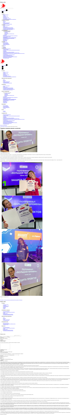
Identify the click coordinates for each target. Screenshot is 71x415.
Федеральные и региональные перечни (8, 28)
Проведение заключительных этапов (8, 29)
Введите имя (2, 358)
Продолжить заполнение (3, 414)
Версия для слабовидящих (3, 125)
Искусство (4, 21)
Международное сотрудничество (7, 57)
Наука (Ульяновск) (5, 42)
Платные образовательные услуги (7, 55)
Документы (6, 32)
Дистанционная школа (6, 23)
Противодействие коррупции (7, 48)
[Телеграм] (2, 69)
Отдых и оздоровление (4, 30)
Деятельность (5, 96)
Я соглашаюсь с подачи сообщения (7, 359)
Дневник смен (5, 102)
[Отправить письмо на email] (2, 12)
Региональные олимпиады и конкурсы (8, 27)
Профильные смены (5, 324)
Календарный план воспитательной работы (8, 38)
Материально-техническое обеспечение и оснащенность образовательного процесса (14, 53)
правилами (6, 359)
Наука (4, 20)
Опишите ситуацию (2, 341)
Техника (4, 46)
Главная (1, 126)
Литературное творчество (6, 22)
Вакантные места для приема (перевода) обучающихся (10, 56)
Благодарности (5, 75)
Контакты (6, 34)
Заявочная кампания (5, 100)
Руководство (6, 94)
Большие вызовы (5, 313)
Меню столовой (5, 40)
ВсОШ (4, 26)
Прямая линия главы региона (4, 356)
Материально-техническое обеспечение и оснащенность (10, 35)
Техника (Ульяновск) (6, 43)
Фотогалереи (5, 39)
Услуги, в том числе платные (7, 36)
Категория (1, 355)
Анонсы (4, 308)
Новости (4, 126)
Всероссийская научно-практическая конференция (9, 19)
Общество (6, 126)
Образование (5, 51)
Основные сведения (5, 14)
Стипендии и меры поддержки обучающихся (9, 54)
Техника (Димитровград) (6, 44)
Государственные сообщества (7, 18)
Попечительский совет (6, 17)
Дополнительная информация (4, 352)
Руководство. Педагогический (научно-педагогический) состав (11, 52)
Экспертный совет (5, 73)
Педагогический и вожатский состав (9, 33)
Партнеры (4, 16)
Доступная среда (5, 98)
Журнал (4, 15)
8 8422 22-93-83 (4, 65)
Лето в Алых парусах (6, 323)
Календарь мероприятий (6, 25)
